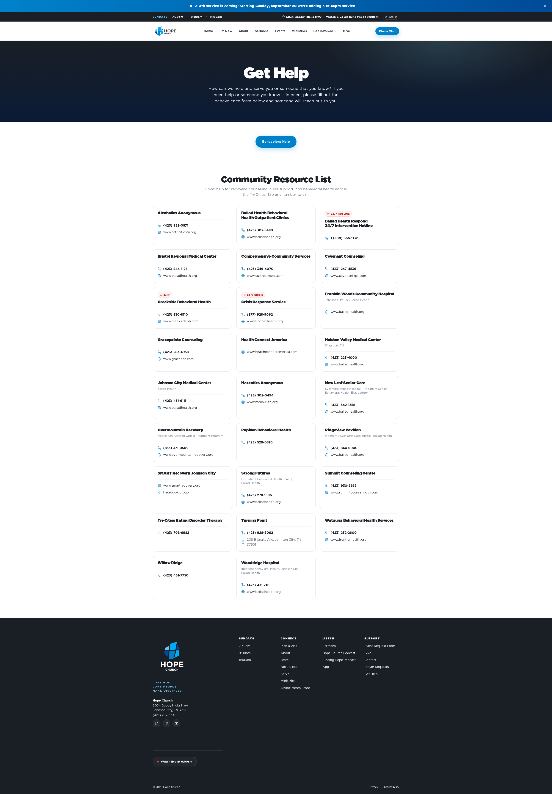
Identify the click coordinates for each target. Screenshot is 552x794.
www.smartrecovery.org (182, 485)
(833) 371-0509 (175, 448)
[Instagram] (156, 723)
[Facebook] (166, 723)
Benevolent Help (276, 141)
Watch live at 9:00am (176, 761)
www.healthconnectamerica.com (272, 352)
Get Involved (323, 31)
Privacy (373, 787)
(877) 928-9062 (260, 314)
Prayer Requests (376, 667)
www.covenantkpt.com (348, 275)
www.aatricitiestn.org (179, 232)
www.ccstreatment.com (265, 275)
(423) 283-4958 (176, 352)
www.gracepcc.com (178, 359)
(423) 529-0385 (260, 442)
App (326, 667)
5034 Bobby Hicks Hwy (304, 17)
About (243, 31)
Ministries (299, 31)
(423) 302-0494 (260, 395)
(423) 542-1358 (343, 405)
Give (346, 31)
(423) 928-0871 (175, 225)
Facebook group (176, 492)
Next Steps (289, 667)
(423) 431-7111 (258, 585)
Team (285, 660)
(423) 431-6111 (174, 400)
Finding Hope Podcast (339, 660)
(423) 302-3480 (260, 230)
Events (280, 31)
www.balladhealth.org (264, 237)
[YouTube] (176, 723)
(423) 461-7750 (175, 575)
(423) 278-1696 (259, 495)
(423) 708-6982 (176, 532)
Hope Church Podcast (339, 653)
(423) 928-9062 (260, 532)
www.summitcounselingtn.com (354, 492)
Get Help (371, 674)
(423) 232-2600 (344, 532)
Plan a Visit (387, 31)
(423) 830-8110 (175, 314)
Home (208, 31)
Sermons (261, 31)
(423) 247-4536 (343, 269)
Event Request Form (379, 646)
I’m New (226, 31)
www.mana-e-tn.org (262, 402)
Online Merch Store (295, 688)
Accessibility (391, 787)
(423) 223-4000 (344, 357)
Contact (370, 660)
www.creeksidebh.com (180, 321)
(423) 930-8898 (343, 485)
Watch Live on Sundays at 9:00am (352, 17)
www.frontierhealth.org (265, 321)
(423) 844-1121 (175, 269)
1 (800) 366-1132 (344, 238)
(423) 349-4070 (260, 269)
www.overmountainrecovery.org (188, 454)
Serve (285, 674)
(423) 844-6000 (344, 448)
